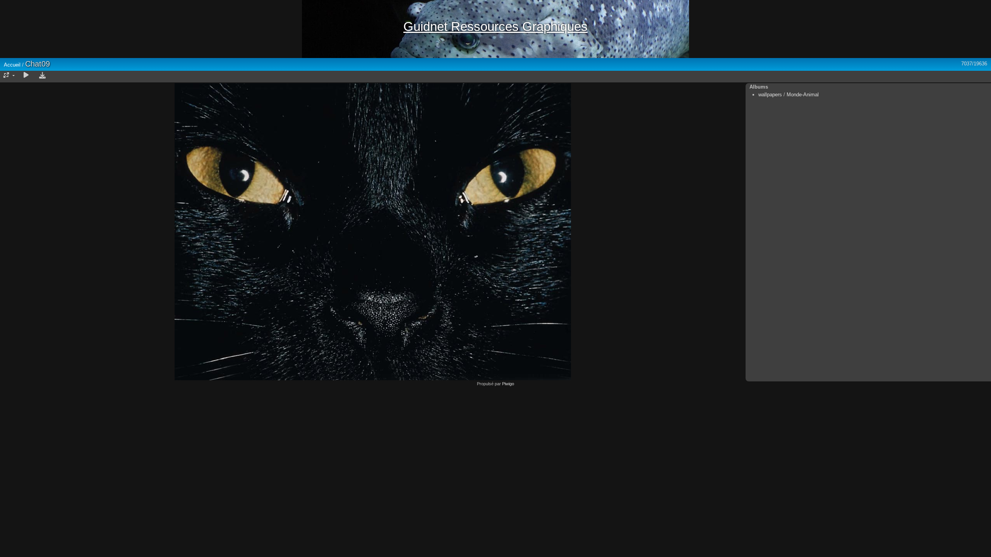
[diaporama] (26, 75)
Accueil (12, 65)
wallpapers (770, 94)
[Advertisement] (495, 440)
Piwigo (508, 383)
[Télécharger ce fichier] (42, 75)
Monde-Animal (803, 94)
